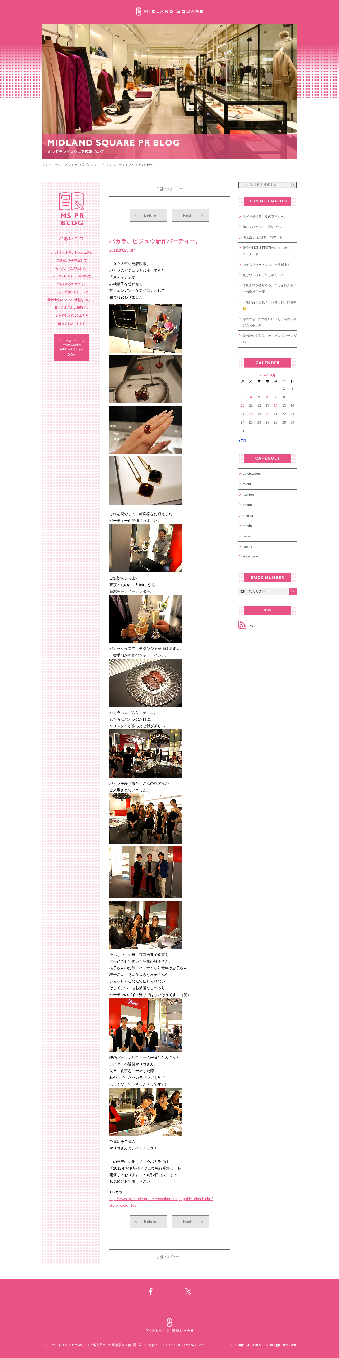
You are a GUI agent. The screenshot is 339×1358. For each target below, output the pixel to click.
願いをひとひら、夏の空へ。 (263, 227)
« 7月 (242, 441)
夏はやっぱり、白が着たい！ (263, 275)
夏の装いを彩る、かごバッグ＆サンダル (270, 339)
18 (251, 414)
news (247, 536)
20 (267, 414)
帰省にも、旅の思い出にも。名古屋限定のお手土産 (270, 322)
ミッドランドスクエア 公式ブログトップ (75, 165)
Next (193, 215)
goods (247, 505)
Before (145, 215)
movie (247, 526)
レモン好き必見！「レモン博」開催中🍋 (270, 306)
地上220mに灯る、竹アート (263, 237)
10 (242, 405)
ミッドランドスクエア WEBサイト (134, 165)
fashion (248, 494)
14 (276, 405)
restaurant (250, 557)
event (247, 484)
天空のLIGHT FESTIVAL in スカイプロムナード (268, 251)
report (247, 547)
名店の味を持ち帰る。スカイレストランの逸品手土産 (270, 289)
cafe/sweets (252, 473)
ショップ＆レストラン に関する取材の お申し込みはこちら (71, 345)
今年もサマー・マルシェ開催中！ (266, 265)
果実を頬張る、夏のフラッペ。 (265, 216)
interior (248, 515)
